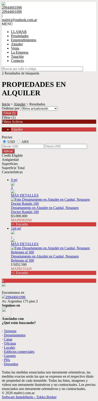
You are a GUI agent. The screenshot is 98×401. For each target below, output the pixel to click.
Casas (8, 339)
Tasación (17, 56)
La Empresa (19, 52)
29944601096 (15, 297)
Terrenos (10, 331)
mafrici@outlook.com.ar (19, 20)
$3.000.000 (21, 220)
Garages (10, 356)
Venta (15, 48)
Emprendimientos (23, 40)
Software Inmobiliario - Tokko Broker (29, 397)
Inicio (6, 104)
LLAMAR (19, 32)
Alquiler (17, 44)
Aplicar (8, 151)
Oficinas (10, 343)
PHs (7, 360)
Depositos (11, 364)
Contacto (17, 61)
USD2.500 (21, 269)
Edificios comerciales (19, 352)
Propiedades (19, 36)
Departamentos (15, 335)
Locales (9, 347)
